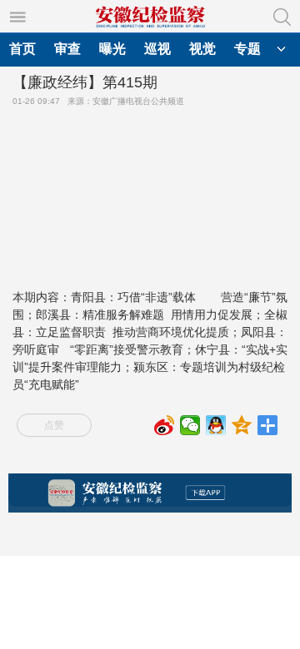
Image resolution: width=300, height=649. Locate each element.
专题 (247, 49)
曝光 (112, 49)
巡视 (157, 49)
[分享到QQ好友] (216, 425)
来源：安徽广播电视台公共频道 (128, 101)
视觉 (202, 49)
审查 (67, 49)
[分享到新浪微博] (164, 425)
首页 (22, 49)
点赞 (54, 425)
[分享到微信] (190, 425)
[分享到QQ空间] (242, 425)
